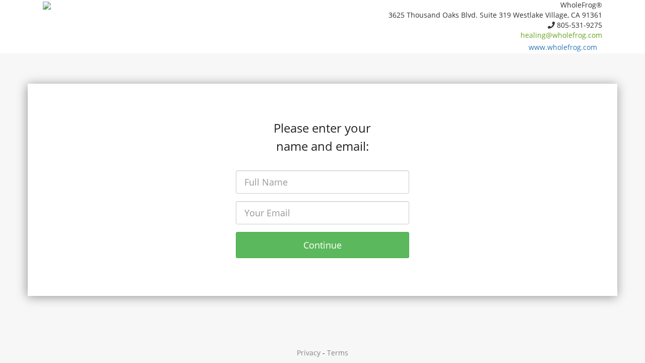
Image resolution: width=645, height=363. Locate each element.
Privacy (308, 352)
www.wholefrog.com (563, 47)
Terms (337, 352)
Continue (322, 245)
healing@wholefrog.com (561, 35)
